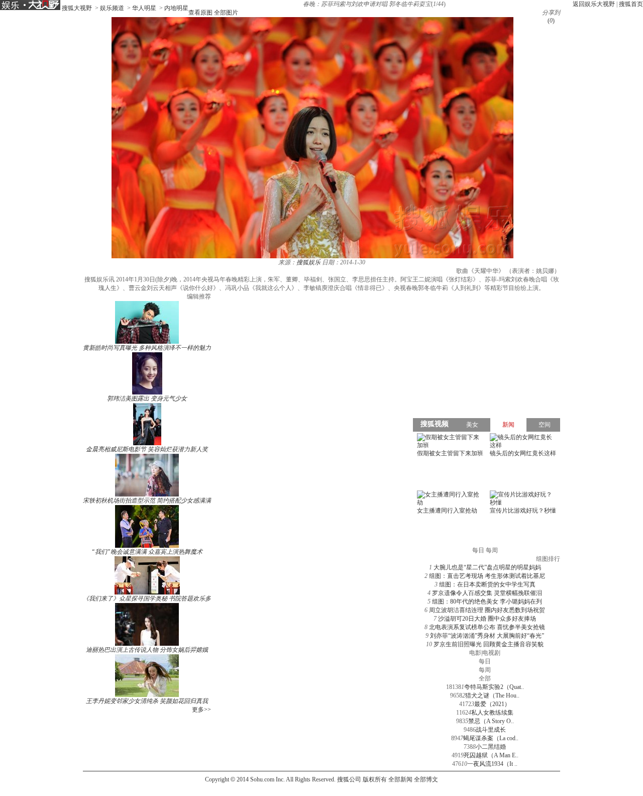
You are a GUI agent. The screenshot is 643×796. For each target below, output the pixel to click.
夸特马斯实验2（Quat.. (494, 686)
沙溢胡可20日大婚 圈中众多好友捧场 (487, 618)
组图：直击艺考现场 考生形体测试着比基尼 (487, 575)
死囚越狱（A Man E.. (491, 755)
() (551, 20)
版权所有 (375, 779)
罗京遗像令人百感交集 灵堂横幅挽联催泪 (487, 592)
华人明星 (144, 8)
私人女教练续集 (492, 712)
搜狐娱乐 (308, 262)
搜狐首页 (631, 4)
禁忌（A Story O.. (491, 721)
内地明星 (176, 8)
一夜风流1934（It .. (492, 763)
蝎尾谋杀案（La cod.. (490, 738)
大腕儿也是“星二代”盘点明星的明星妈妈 (487, 567)
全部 (485, 678)
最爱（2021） (492, 704)
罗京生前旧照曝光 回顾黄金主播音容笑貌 (489, 644)
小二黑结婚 (491, 746)
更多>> (201, 709)
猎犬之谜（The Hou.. (492, 695)
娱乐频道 (112, 8)
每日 (485, 661)
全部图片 (226, 12)
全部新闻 (400, 779)
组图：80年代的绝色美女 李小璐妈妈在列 (487, 601)
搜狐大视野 (77, 8)
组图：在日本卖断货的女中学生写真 (487, 584)
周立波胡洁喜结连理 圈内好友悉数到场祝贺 (487, 610)
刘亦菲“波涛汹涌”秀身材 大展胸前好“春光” (487, 635)
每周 (485, 669)
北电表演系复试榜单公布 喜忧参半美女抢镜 (487, 627)
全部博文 (426, 779)
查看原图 (200, 12)
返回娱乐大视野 (594, 4)
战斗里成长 (491, 729)
